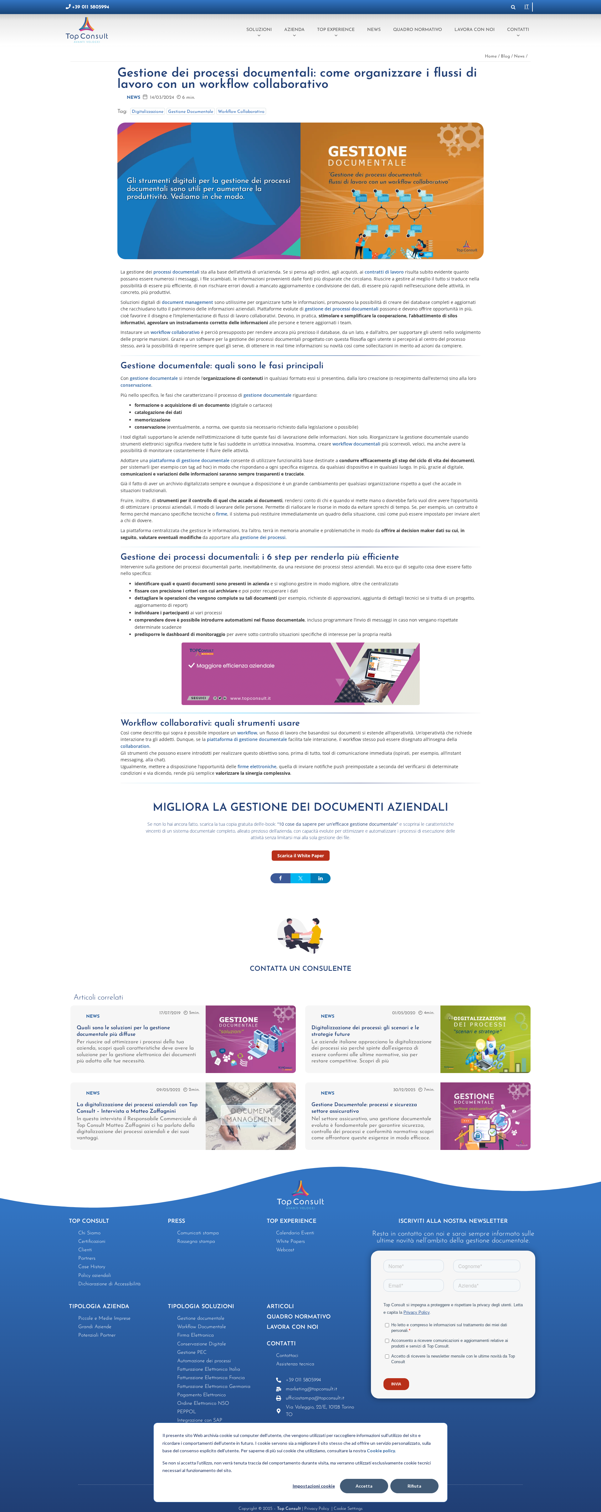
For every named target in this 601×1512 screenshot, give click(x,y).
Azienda (294, 30)
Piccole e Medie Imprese (104, 1318)
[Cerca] (513, 7)
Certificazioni (91, 1241)
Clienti (85, 1249)
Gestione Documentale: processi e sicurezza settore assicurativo (364, 1108)
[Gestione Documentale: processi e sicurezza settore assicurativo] (485, 1148)
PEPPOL (186, 1411)
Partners (86, 1258)
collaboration (135, 746)
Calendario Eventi (295, 1233)
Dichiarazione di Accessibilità (109, 1284)
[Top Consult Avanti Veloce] (88, 30)
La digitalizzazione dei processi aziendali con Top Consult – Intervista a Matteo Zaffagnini (137, 1108)
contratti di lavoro (384, 272)
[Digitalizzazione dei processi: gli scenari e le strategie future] (485, 1071)
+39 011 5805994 (90, 7)
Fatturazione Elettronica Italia (208, 1369)
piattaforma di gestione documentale (189, 460)
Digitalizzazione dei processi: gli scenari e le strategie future (365, 1031)
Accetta (364, 1486)
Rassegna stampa (196, 1241)
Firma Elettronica (195, 1335)
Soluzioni (259, 30)
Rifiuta (414, 1486)
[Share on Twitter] (300, 878)
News (374, 30)
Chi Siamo (89, 1233)
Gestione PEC (192, 1352)
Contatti (518, 30)
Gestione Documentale (190, 111)
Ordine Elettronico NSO (203, 1403)
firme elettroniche (257, 766)
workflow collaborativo (175, 332)
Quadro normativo (417, 30)
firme (221, 514)
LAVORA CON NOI (292, 1327)
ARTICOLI (280, 1307)
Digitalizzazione (147, 111)
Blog (505, 56)
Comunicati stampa (198, 1233)
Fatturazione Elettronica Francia (211, 1377)
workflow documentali (356, 444)
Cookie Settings (348, 1508)
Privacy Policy (317, 1508)
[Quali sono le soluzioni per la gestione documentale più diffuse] (251, 1071)
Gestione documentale (200, 1318)
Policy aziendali (94, 1275)
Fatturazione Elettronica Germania (213, 1386)
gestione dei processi (262, 537)
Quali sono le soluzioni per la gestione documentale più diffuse (123, 1031)
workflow (247, 733)
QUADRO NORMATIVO (299, 1317)
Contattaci (287, 1355)
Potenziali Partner (97, 1335)
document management (187, 302)
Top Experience (336, 30)
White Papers (290, 1241)
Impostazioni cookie (314, 1486)
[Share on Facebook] (280, 878)
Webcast (285, 1249)
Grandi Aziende (94, 1326)
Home (491, 56)
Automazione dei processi (204, 1360)
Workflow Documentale (201, 1326)
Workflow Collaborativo (241, 111)
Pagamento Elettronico (201, 1395)
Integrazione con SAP (199, 1420)
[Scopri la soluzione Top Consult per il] (300, 674)
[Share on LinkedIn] (321, 878)
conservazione (136, 385)
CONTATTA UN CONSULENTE (300, 969)
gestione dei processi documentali (341, 309)
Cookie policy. (381, 1450)
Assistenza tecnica (295, 1364)
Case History (91, 1266)
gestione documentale (154, 378)
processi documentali (176, 272)
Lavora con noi (475, 30)
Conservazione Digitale (201, 1344)
